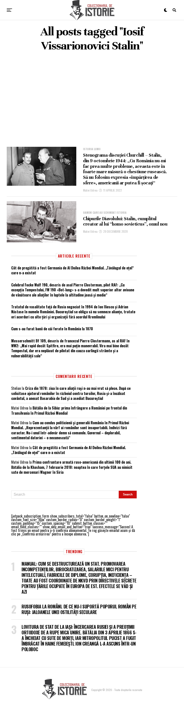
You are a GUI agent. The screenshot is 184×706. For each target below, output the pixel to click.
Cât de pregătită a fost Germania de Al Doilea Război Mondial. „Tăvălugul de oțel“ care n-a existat (72, 270)
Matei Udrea (90, 190)
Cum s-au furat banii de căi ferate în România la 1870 (52, 328)
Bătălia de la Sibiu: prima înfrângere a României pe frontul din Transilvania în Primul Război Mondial (69, 410)
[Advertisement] (92, 99)
